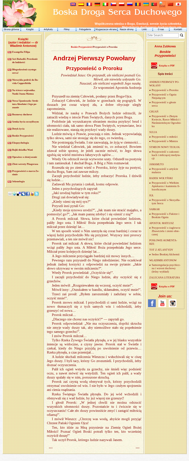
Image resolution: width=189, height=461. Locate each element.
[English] (73, 5)
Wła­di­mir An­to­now (163, 260)
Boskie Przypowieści (81, 47)
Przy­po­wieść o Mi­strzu (165, 141)
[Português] (154, 5)
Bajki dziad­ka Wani (22, 149)
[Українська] (146, 5)
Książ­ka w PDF (167, 65)
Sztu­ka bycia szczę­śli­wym (25, 121)
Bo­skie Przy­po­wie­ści (23, 135)
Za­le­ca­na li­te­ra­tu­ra (164, 277)
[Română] (138, 5)
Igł (151, 195)
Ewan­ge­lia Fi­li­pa (21, 52)
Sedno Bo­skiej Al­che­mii (165, 254)
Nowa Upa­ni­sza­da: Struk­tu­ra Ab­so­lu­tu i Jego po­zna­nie (25, 104)
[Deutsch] (97, 5)
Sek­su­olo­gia (18, 181)
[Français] (89, 5)
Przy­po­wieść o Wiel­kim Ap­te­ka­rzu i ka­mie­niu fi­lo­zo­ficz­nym (166, 186)
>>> (138, 448)
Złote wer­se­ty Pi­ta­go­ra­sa (25, 164)
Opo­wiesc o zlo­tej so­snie (24, 157)
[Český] (113, 5)
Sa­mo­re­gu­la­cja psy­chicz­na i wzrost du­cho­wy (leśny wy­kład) (166, 268)
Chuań (153, 111)
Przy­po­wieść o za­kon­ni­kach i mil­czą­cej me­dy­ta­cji (166, 155)
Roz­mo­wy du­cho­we (22, 114)
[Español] (81, 5)
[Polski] (122, 5)
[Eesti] (162, 6)
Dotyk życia (18, 128)
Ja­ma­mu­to (156, 164)
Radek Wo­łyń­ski (161, 178)
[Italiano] (105, 5)
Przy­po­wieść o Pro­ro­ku (165, 90)
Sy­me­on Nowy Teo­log (164, 147)
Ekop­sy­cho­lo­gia (20, 142)
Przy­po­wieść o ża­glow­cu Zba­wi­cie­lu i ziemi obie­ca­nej (166, 231)
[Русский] (130, 5)
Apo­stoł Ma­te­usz (161, 223)
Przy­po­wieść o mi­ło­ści (165, 136)
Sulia (153, 132)
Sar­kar (154, 209)
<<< (51, 448)
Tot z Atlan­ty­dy (161, 249)
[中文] (170, 5)
